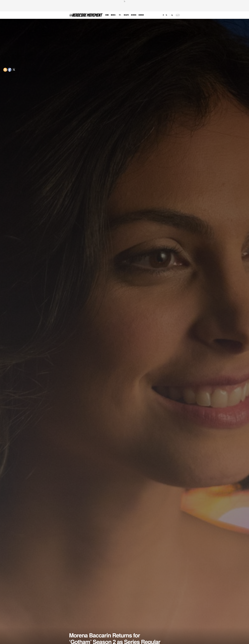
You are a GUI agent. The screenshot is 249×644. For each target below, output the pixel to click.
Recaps (126, 15)
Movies (113, 15)
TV (120, 15)
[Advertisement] (124, 6)
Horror (141, 15)
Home (107, 15)
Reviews (133, 15)
